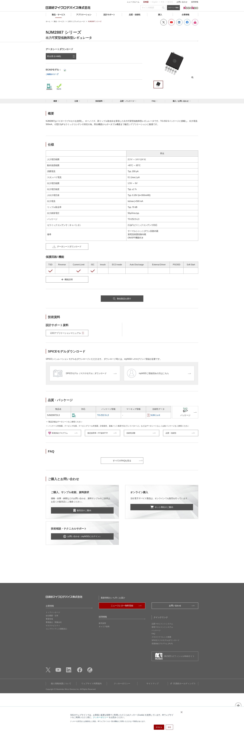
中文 (162, 2)
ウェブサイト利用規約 (91, 683)
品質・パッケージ (127, 101)
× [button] (181, 711)
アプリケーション (84, 14)
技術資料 (99, 101)
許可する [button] (159, 727)
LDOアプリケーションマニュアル (65, 333)
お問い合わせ (182, 2)
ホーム (48, 21)
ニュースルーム (133, 2)
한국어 (170, 2)
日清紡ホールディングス (184, 683)
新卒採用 (102, 623)
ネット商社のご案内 (164, 507)
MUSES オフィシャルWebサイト (179, 656)
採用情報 (194, 2)
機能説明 (69, 279)
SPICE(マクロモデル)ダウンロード (165, 640)
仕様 (76, 101)
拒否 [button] (169, 727)
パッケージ (156, 630)
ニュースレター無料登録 (122, 606)
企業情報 (185, 14)
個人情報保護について (61, 683)
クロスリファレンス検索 (161, 637)
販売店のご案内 (84, 510)
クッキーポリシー (100, 717)
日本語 (146, 2)
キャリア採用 (104, 627)
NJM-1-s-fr (155, 415)
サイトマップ (152, 683)
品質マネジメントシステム (162, 624)
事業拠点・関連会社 (54, 622)
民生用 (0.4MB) (54, 56)
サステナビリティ (53, 625)
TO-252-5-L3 (103, 415)
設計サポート (109, 14)
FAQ (153, 101)
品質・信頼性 (134, 14)
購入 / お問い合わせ (181, 101)
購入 (160, 14)
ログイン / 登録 (173, 8)
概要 (55, 101)
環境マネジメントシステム (162, 627)
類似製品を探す (124, 299)
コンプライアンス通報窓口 (56, 629)
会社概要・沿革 (52, 616)
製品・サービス (58, 14)
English (155, 2)
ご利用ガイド (51, 74)
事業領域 (49, 619)
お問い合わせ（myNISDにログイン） (84, 536)
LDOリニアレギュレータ (76, 21)
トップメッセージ (53, 612)
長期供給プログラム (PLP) (162, 644)
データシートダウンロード (69, 246)
